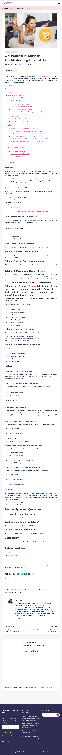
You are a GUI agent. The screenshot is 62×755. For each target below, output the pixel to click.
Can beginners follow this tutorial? (20, 154)
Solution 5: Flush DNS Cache (19, 118)
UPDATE (14, 51)
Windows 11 (45, 589)
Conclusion (11, 145)
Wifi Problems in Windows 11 (22, 100)
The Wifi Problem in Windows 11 (16, 95)
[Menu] (59, 3)
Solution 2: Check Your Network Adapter (21, 106)
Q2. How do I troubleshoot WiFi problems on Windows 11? (26, 131)
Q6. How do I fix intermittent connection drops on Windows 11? (27, 141)
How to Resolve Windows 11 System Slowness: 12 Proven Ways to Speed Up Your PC (30, 718)
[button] (19, 619)
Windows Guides (12, 555)
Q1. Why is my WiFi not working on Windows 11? (24, 128)
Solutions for (11, 100)
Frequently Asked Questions (15, 147)
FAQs (9, 125)
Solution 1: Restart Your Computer (20, 104)
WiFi (39, 589)
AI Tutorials (11, 553)
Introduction (11, 92)
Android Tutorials (12, 558)
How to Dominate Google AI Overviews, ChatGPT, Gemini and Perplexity (30, 725)
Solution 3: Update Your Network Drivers (21, 109)
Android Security (16, 589)
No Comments (28, 64)
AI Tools (7, 589)
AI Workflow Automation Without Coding (29, 712)
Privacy (33, 589)
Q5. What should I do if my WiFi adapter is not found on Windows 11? (29, 139)
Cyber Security (25, 589)
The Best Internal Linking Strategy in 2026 (29, 732)
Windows (44, 76)
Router (43, 415)
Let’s (6, 247)
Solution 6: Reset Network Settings (20, 121)
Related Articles (12, 162)
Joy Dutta (19, 600)
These (11, 300)
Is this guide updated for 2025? (19, 151)
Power (32, 286)
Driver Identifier (47, 282)
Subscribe (7, 732)
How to (7, 51)
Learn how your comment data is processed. (39, 687)
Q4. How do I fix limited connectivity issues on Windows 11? (27, 136)
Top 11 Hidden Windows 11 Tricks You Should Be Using (30, 737)
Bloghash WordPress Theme (42, 752)
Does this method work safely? (19, 156)
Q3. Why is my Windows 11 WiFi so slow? (22, 133)
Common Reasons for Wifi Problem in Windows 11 (21, 98)
